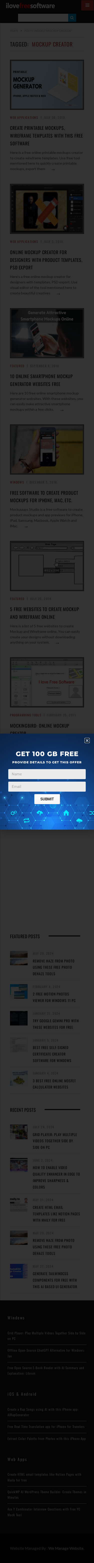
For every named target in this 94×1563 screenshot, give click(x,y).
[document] (47, 781)
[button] (87, 740)
